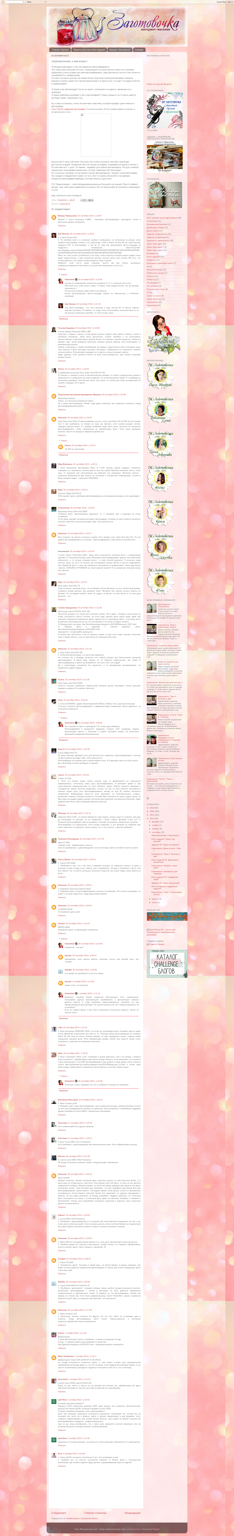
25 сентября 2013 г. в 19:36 (114, 395)
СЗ (148, 292)
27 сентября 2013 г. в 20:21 (80, 1138)
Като (60, 1454)
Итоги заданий (153, 257)
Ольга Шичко (64, 860)
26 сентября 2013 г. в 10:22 (78, 923)
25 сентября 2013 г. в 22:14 (83, 445)
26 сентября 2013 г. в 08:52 (90, 723)
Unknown (62, 418)
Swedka (68, 970)
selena (61, 775)
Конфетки (151, 260)
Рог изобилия (153, 286)
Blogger (156, 1529)
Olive (60, 1053)
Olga (60, 582)
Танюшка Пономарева (68, 839)
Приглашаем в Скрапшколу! (164, 605)
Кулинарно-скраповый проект (160, 263)
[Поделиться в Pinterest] (92, 200)
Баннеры (139, 50)
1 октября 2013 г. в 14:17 (85, 1356)
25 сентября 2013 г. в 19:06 (87, 328)
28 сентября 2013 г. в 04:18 (80, 1174)
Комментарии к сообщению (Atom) (82, 1518)
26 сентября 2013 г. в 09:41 (80, 885)
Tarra (60, 700)
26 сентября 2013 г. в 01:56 (77, 749)
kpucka (61, 923)
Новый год (151, 279)
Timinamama (64, 508)
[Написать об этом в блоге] (84, 200)
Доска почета (153, 231)
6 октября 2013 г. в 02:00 (74, 1454)
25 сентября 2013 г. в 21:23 (89, 304)
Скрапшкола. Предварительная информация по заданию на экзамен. (169, 738)
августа (155, 899)
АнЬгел (61, 1215)
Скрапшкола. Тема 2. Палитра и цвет (167, 697)
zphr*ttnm (62, 1400)
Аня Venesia (63, 234)
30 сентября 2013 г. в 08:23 (78, 1259)
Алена (68, 445)
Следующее (58, 1512)
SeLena (61, 1156)
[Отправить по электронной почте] (82, 200)
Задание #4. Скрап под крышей (165, 883)
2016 (152, 808)
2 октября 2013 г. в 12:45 (79, 1438)
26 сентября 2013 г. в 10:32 (76, 1053)
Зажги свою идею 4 (155, 250)
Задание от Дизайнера (157, 234)
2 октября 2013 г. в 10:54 (79, 1400)
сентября (156, 832)
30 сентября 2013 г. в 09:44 (78, 1282)
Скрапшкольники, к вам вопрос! (165, 835)
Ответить (62, 226)
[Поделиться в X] (87, 200)
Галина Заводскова (67, 608)
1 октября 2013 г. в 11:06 (83, 982)
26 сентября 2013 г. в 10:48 (90, 1081)
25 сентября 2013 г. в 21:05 (90, 608)
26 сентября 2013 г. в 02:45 (77, 775)
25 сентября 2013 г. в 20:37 (75, 582)
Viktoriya (62, 813)
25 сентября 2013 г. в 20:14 (85, 464)
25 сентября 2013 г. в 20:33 (82, 551)
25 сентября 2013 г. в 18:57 (90, 216)
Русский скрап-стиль (156, 289)
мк (148, 266)
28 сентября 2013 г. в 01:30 (78, 1156)
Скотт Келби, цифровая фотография (68, 109)
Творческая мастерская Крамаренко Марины (79, 395)
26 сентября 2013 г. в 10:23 (75, 1027)
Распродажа (152, 283)
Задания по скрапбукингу (158, 241)
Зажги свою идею (154, 244)
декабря (156, 822)
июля (154, 902)
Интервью (151, 253)
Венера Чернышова (67, 216)
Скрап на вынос (154, 296)
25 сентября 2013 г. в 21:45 (77, 680)
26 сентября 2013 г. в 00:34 (75, 700)
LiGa (60, 1027)
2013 (152, 819)
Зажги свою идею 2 (155, 247)
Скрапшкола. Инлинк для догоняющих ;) (165, 682)
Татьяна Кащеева (66, 328)
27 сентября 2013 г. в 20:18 (80, 1123)
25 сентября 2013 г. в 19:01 (82, 234)
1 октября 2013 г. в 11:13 (89, 993)
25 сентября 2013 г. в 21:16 (80, 649)
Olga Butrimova (65, 464)
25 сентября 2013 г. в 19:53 (80, 418)
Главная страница (60, 50)
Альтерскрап (152, 221)
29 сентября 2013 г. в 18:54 (78, 1215)
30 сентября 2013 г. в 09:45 (85, 970)
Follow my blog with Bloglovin (159, 84)
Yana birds (63, 1379)
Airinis (61, 369)
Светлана (62, 1123)
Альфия (62, 1259)
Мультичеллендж (154, 270)
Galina (61, 1333)
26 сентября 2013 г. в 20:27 (91, 1100)
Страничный (152, 305)
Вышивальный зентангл (157, 224)
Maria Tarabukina (66, 1356)
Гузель (61, 680)
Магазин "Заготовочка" (119, 50)
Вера (60, 490)
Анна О (61, 749)
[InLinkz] (148, 798)
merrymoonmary (134, 1529)
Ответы (64, 275)
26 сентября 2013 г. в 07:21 (79, 813)
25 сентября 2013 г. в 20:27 (80, 533)
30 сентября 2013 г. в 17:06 (80, 1310)
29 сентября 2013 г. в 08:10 (84, 955)
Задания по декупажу (156, 237)
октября (156, 829)
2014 (152, 815)
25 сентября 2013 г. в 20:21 (76, 490)
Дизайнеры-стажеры (156, 228)
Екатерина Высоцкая (68, 1100)
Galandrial (69, 279)
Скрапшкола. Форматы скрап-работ (162, 646)
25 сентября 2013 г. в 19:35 (90, 279)
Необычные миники (155, 273)
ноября (155, 825)
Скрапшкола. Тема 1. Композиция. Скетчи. (167, 626)
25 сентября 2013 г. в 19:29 (77, 369)
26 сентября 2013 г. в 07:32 (92, 839)
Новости (150, 276)
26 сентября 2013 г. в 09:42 (80, 906)
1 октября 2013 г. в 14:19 (79, 1379)
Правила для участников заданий (89, 50)
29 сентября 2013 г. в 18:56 (80, 1238)
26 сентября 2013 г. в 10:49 (90, 944)
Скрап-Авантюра (154, 299)
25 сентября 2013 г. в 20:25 (82, 508)
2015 (152, 811)
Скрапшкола (64, 204)
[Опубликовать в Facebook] (89, 200)
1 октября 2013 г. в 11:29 (75, 1333)
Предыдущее (132, 1512)
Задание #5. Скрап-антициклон (165, 845)
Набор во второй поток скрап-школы (168, 663)
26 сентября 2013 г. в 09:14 (84, 860)
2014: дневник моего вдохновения (162, 218)
